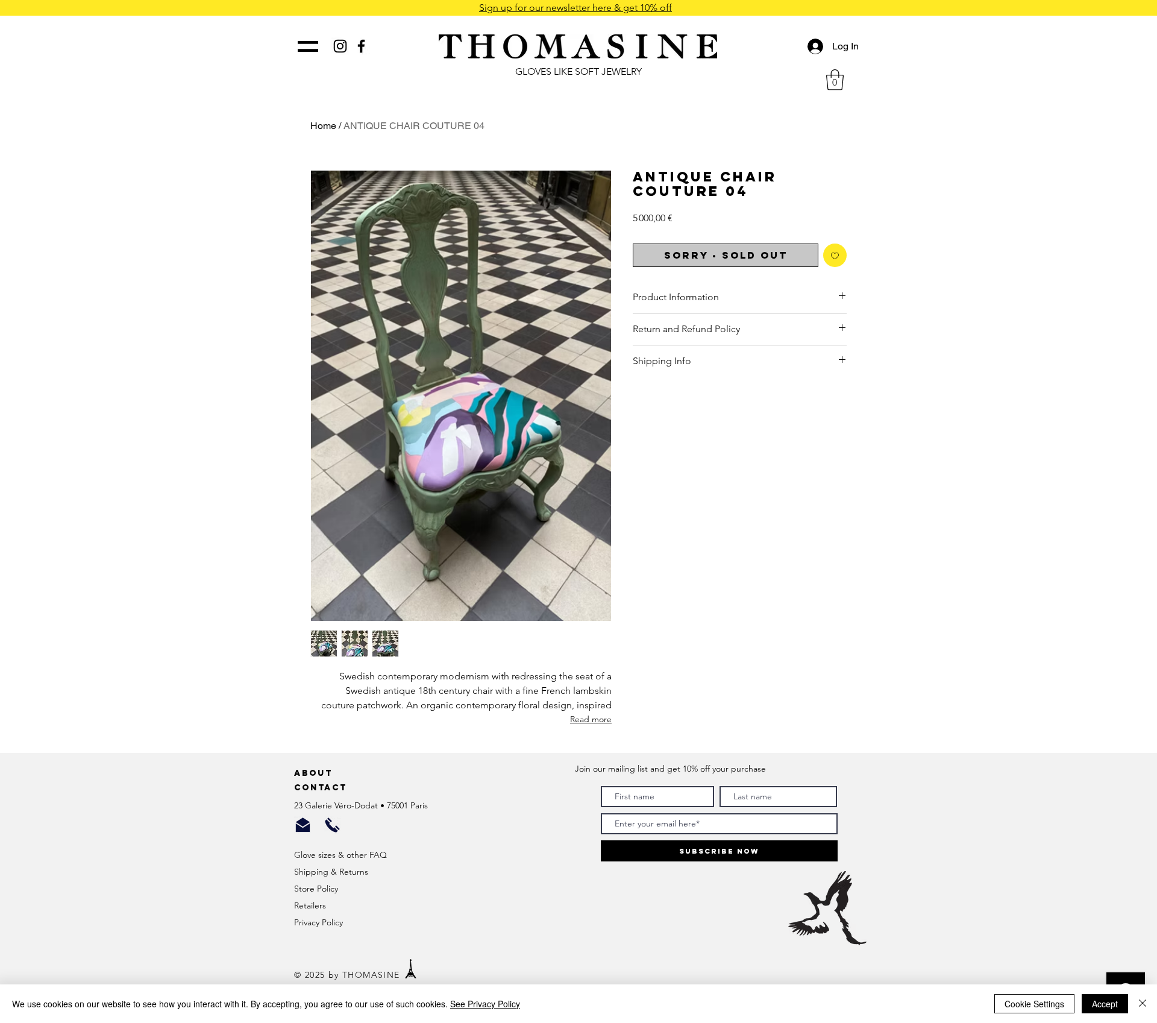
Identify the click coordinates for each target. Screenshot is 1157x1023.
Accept (1105, 1004)
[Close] (1142, 1003)
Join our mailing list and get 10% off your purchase (670, 768)
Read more (591, 719)
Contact (322, 787)
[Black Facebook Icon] (361, 46)
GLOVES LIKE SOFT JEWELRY (578, 71)
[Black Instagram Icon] (340, 46)
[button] (835, 79)
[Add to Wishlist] (835, 255)
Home (323, 125)
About (315, 773)
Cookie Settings (1034, 1004)
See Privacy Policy (485, 1004)
